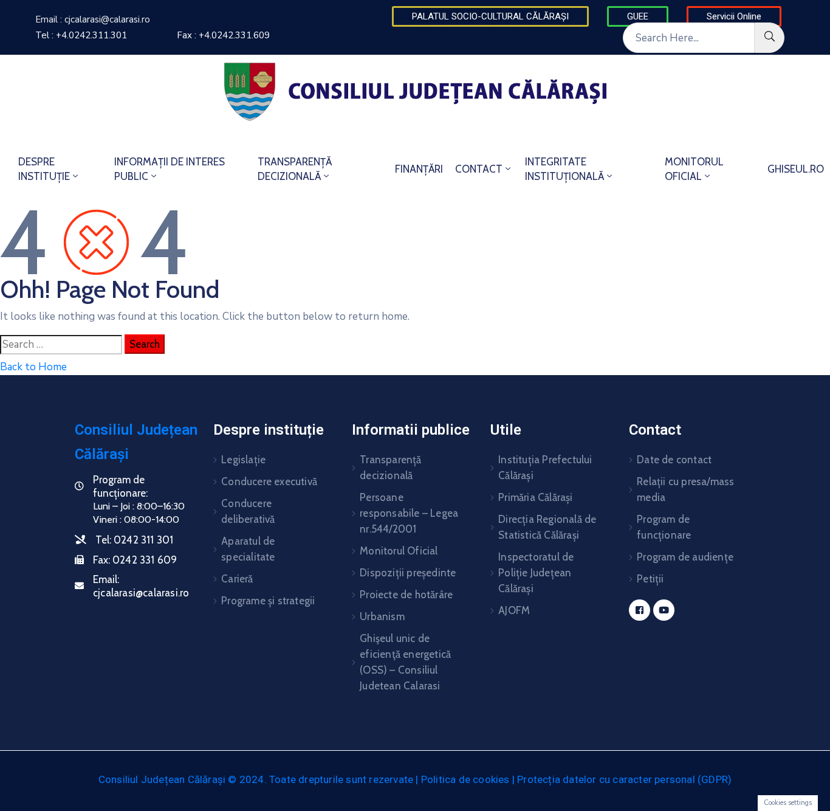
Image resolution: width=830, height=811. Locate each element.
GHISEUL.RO (795, 169)
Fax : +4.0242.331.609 (223, 35)
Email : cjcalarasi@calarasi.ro (92, 19)
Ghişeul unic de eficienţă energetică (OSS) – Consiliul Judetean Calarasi (405, 662)
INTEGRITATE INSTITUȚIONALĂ (564, 169)
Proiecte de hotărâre (406, 594)
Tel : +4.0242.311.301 (81, 35)
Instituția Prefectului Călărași (545, 467)
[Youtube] (663, 610)
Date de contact (674, 460)
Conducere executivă (269, 481)
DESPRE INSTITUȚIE (44, 169)
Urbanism (382, 616)
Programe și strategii (268, 601)
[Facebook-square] (639, 610)
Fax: (135, 560)
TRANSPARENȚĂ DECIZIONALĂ (295, 169)
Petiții (650, 579)
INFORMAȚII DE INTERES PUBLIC (169, 169)
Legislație (243, 460)
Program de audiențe (685, 557)
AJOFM (514, 610)
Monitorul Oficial (398, 551)
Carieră (237, 579)
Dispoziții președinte (408, 573)
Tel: (134, 540)
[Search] (769, 37)
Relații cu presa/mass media (685, 489)
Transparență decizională (390, 467)
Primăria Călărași (535, 497)
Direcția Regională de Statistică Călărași (547, 527)
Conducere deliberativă (248, 511)
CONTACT (478, 169)
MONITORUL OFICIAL (694, 169)
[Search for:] (61, 344)
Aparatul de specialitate (248, 549)
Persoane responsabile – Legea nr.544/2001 (409, 513)
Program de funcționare (664, 527)
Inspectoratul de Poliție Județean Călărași (536, 573)
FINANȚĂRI (419, 169)
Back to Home (33, 367)
